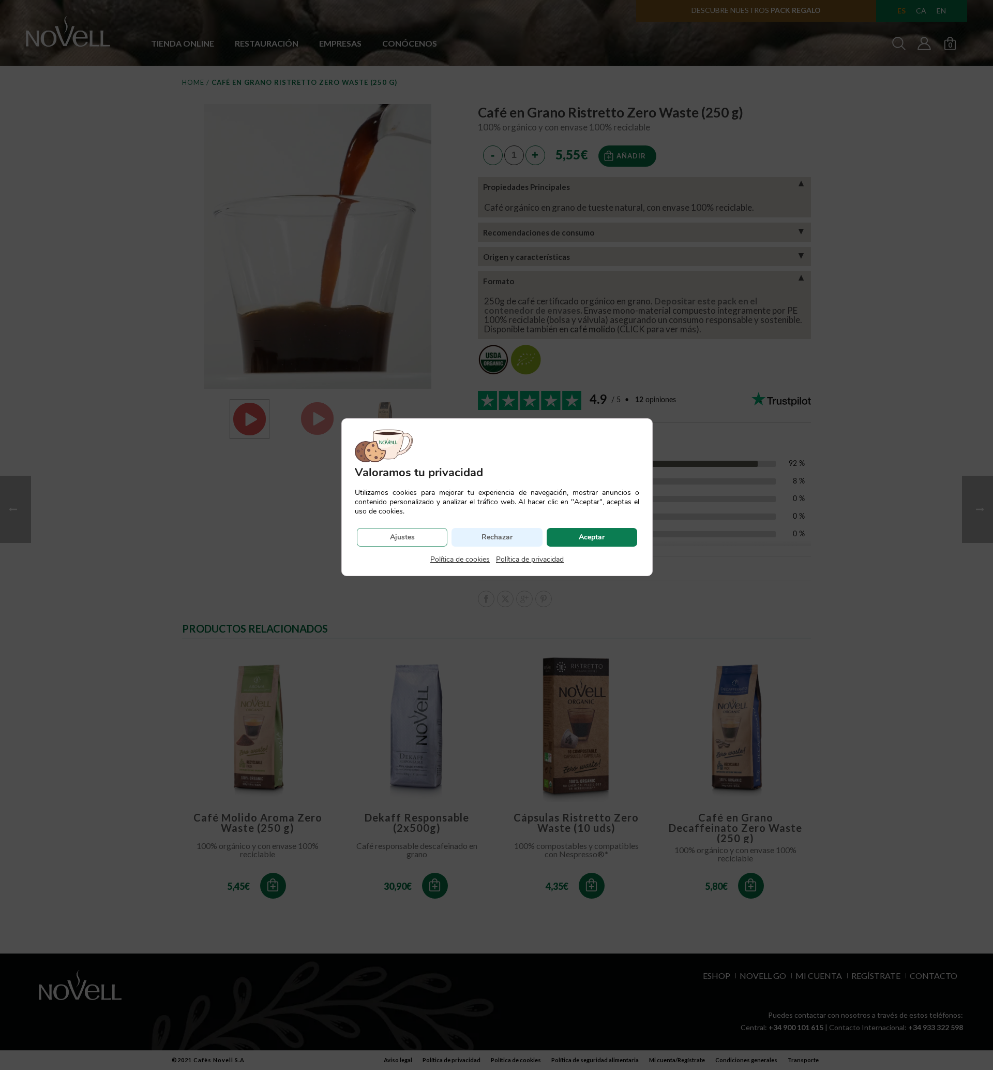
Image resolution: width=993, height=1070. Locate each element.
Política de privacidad (530, 559)
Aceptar (592, 537)
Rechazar (497, 537)
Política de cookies (460, 559)
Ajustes (402, 537)
